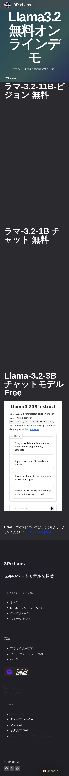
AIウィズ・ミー (14, 684)
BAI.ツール (11, 688)
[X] (12, 768)
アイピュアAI (13, 693)
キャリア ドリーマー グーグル (30, 736)
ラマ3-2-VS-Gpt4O (38, 532)
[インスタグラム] (17, 768)
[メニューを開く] (62, 5)
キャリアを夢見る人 (23, 714)
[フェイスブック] (6, 768)
